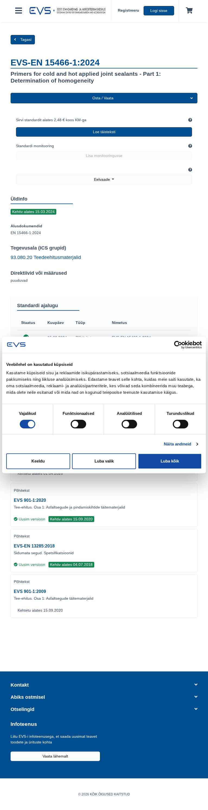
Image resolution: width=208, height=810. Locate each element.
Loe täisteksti (104, 132)
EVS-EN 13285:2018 (34, 546)
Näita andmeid (177, 444)
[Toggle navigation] (19, 11)
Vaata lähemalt (55, 756)
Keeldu (38, 461)
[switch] (78, 424)
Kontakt (20, 685)
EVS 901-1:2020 (30, 500)
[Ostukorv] (188, 11)
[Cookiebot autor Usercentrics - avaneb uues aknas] (178, 345)
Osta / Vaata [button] (102, 98)
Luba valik (104, 461)
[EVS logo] (69, 11)
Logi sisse (158, 10)
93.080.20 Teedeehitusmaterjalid (46, 257)
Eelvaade (102, 179)
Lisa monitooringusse (104, 155)
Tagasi (25, 39)
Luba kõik (170, 461)
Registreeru (128, 10)
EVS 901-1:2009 (30, 591)
